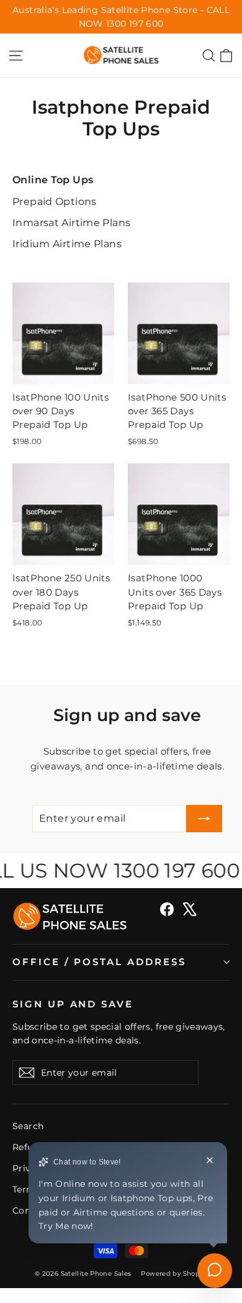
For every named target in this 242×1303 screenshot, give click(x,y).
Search (27, 1126)
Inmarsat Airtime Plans (71, 223)
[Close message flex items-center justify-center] (209, 1162)
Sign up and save (72, 1004)
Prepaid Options (54, 201)
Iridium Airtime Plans (67, 244)
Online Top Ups (52, 180)
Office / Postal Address (99, 962)
